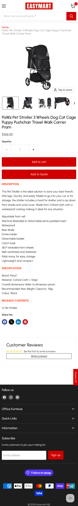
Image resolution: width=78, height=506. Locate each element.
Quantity (6, 141)
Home (5, 27)
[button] (10, 103)
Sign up (56, 455)
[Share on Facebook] (4, 322)
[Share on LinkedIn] (18, 322)
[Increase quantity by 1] (33, 149)
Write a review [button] (39, 356)
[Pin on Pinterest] (25, 322)
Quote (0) (75, 377)
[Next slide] (74, 103)
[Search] (71, 16)
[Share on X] (11, 322)
